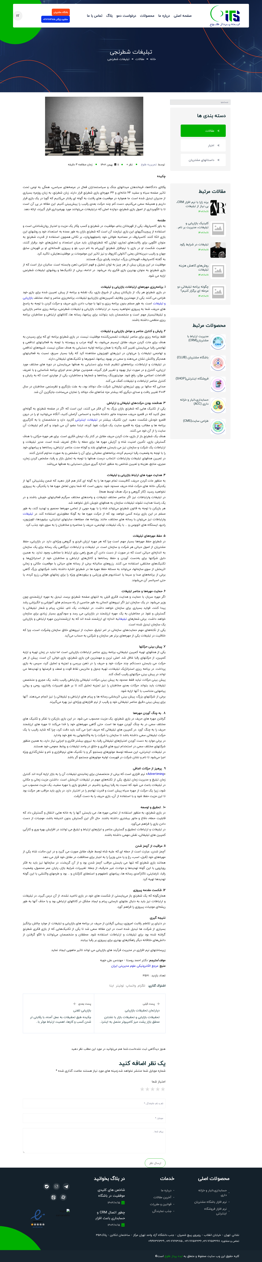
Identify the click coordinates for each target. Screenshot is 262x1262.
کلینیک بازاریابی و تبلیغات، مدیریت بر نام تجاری (193, 225)
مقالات (139, 59)
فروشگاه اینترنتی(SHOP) (192, 378)
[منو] (225, 15)
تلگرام (141, 985)
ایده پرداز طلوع (174, 1256)
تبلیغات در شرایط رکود (194, 244)
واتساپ (131, 985)
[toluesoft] (56, 1186)
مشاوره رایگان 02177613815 (55, 19)
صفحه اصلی (183, 15)
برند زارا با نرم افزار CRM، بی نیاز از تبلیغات (192, 204)
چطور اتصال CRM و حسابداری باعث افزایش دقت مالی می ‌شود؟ (108, 1218)
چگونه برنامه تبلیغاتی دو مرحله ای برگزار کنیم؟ (192, 288)
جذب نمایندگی (161, 1211)
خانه (153, 59)
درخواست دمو (126, 15)
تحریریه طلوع (149, 164)
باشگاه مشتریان (61, 12)
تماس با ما (94, 15)
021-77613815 (174, 1240)
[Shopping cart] (17, 16)
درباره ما (164, 15)
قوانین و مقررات (160, 1204)
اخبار (211, 145)
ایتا (111, 985)
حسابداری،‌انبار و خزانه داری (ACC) (194, 401)
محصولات (147, 15)
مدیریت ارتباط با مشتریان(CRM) (197, 338)
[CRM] (66, 1186)
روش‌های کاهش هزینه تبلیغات (193, 267)
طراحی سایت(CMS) (195, 420)
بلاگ (109, 15)
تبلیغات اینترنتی (86, 419)
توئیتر (120, 985)
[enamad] (38, 1218)
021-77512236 (193, 1240)
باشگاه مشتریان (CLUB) (192, 357)
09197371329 (156, 1240)
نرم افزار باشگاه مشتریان (210, 1201)
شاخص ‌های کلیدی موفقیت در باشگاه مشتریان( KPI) (111, 1195)
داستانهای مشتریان (201, 159)
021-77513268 (211, 1240)
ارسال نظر (155, 1163)
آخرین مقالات (162, 1197)
